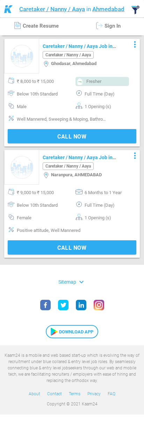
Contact (54, 393)
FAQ (111, 393)
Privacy (94, 393)
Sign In (112, 26)
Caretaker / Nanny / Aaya (52, 9)
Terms (74, 393)
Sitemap (72, 282)
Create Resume (40, 26)
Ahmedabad (108, 9)
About (34, 393)
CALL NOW (71, 136)
